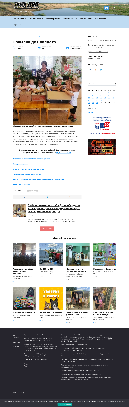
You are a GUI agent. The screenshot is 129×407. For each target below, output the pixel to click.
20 (101, 100)
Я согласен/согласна (64, 404)
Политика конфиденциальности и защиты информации (81, 374)
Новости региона (53, 19)
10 (89, 98)
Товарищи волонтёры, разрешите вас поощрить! (23, 271)
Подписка (17, 25)
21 (105, 100)
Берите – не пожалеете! (50, 312)
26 (97, 103)
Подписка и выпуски (16, 344)
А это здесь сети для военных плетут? (103, 313)
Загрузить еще (47, 228)
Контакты (16, 340)
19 (97, 100)
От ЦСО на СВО (46, 269)
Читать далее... (70, 221)
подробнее (42, 401)
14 (105, 98)
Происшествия (86, 19)
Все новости (100, 19)
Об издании (16, 336)
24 (89, 103)
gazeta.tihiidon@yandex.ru (98, 52)
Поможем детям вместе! (24, 312)
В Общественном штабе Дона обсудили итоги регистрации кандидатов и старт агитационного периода (54, 208)
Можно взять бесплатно (104, 269)
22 (109, 100)
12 (97, 98)
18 (93, 100)
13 (101, 98)
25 (93, 103)
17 (89, 100)
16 (113, 98)
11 (92, 98)
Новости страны (70, 19)
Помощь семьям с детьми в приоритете (76, 270)
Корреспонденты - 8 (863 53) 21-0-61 (102, 40)
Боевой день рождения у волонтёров (77, 313)
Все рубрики (18, 19)
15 (109, 98)
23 (113, 100)
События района (36, 19)
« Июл (90, 112)
